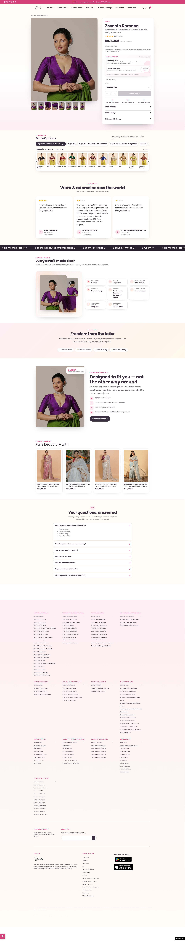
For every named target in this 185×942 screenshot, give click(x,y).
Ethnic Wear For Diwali (40, 625)
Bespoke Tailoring (87, 884)
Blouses (50, 8)
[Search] (143, 8)
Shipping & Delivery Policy (89, 881)
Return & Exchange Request (90, 887)
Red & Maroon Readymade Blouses (101, 646)
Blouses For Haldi (67, 757)
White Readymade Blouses (98, 631)
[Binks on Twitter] (7, 2)
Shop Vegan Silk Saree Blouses (128, 688)
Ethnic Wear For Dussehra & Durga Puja (45, 628)
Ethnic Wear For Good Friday (41, 658)
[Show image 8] (82, 106)
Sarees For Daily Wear (40, 805)
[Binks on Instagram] (11, 2)
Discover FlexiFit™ (100, 419)
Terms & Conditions (88, 869)
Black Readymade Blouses (98, 622)
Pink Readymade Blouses (98, 619)
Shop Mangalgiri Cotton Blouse (128, 726)
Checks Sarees (124, 763)
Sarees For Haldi (38, 791)
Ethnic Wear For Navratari (41, 672)
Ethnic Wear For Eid (39, 666)
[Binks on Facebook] (4, 2)
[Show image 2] (41, 106)
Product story (110, 107)
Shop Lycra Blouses (125, 732)
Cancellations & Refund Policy (90, 878)
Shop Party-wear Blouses (98, 691)
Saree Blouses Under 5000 (98, 757)
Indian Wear (61, 8)
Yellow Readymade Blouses (99, 634)
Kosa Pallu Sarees (125, 766)
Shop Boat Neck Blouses (69, 637)
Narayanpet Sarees (125, 769)
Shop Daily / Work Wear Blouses (100, 688)
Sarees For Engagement (40, 814)
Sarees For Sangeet (39, 800)
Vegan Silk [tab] (71, 144)
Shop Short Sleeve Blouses (70, 691)
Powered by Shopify (60, 916)
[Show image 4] (55, 106)
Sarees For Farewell (39, 785)
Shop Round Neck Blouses (70, 640)
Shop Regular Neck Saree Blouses (129, 619)
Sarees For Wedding (39, 803)
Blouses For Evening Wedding (71, 763)
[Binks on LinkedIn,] (15, 2)
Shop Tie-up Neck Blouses (70, 619)
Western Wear (76, 8)
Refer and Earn (179, 938)
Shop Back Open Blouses (41, 691)
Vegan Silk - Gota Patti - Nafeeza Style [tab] (93, 144)
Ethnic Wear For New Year (41, 634)
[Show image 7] (75, 106)
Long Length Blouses (39, 757)
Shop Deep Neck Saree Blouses (128, 622)
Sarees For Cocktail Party (40, 788)
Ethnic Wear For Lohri (39, 669)
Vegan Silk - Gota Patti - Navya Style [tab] (123, 144)
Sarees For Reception (39, 797)
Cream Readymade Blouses (99, 625)
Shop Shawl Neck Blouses (70, 628)
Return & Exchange (105, 8)
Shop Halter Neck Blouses (70, 631)
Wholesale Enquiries (88, 896)
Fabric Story (110, 113)
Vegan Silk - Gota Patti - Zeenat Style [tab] (50, 144)
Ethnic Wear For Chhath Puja (42, 675)
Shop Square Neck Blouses (70, 643)
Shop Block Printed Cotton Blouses (129, 724)
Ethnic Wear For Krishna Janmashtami (45, 663)
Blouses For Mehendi (68, 751)
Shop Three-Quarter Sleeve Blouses (72, 697)
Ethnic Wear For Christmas (41, 631)
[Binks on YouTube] (13, 2)
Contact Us (119, 8)
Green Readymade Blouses (99, 637)
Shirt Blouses (37, 763)
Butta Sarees (123, 760)
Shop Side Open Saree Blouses (42, 694)
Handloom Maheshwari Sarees (128, 745)
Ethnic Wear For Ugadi (40, 640)
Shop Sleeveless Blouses (69, 688)
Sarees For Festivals (39, 811)
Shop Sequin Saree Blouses (127, 694)
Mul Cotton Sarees (125, 751)
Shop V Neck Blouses (68, 625)
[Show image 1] (34, 106)
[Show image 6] (69, 106)
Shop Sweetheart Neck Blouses (71, 622)
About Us (84, 860)
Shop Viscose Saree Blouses (128, 691)
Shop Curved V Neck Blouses (71, 634)
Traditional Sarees (125, 754)
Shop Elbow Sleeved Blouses (70, 694)
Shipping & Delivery (113, 119)
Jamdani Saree (124, 772)
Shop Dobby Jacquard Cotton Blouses (130, 729)
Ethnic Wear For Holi (39, 660)
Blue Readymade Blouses (98, 628)
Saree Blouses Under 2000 (98, 748)
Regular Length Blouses (40, 754)
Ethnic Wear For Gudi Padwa (41, 643)
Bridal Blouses (66, 745)
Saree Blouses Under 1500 (98, 745)
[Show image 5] (62, 106)
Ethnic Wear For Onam (40, 622)
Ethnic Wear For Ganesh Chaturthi (43, 637)
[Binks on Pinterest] (9, 2)
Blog (83, 866)
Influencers (85, 893)
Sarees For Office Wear (40, 808)
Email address (68, 836)
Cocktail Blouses (67, 748)
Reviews (84, 875)
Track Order (131, 8)
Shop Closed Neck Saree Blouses (129, 625)
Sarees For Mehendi (39, 794)
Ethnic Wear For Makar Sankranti (43, 646)
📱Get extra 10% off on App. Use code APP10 (92, 2)
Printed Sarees (124, 757)
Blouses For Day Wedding (70, 760)
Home (33, 15)
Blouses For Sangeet (68, 754)
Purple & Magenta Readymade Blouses (102, 643)
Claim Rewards (86, 890)
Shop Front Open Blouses (41, 688)
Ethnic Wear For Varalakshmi (42, 655)
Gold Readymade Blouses (98, 640)
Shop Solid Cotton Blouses (127, 721)
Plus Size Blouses (38, 751)
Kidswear (89, 8)
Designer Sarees (124, 748)
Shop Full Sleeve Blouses (69, 700)
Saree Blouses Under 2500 (98, 751)
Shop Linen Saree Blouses (127, 715)
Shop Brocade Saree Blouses (128, 718)
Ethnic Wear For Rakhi (40, 619)
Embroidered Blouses (40, 745)
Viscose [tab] (143, 144)
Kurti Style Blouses (39, 760)
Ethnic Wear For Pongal (40, 652)
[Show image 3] (48, 106)
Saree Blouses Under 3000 (98, 754)
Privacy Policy (86, 872)
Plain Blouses (37, 748)
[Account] (146, 8)
